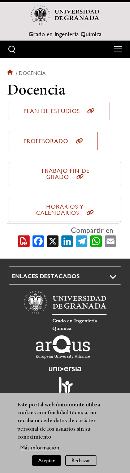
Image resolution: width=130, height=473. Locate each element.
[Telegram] (81, 240)
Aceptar (46, 460)
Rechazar (81, 460)
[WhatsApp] (96, 240)
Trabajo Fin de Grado (65, 173)
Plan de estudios (51, 111)
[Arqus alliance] (63, 347)
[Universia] (65, 369)
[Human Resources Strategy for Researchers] (65, 388)
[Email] (110, 240)
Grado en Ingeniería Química (65, 34)
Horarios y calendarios (60, 209)
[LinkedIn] (67, 240)
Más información (39, 447)
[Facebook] (38, 240)
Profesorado (45, 141)
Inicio (10, 73)
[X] (52, 240)
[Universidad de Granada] (65, 15)
